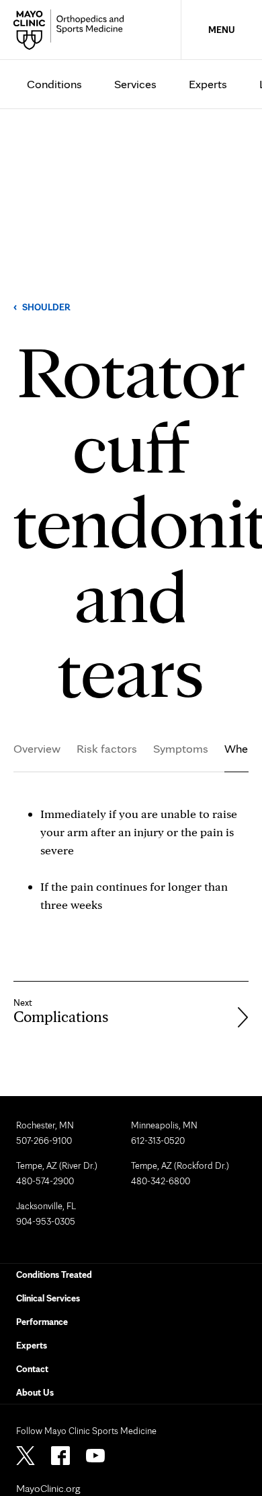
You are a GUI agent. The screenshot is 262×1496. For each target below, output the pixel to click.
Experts (208, 84)
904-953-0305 (45, 1221)
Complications (61, 1016)
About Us (35, 1392)
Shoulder (46, 307)
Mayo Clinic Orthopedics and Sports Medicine (72, 29)
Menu (221, 29)
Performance (42, 1321)
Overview (36, 748)
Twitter (25, 1455)
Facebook (60, 1455)
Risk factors (107, 748)
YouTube (95, 1455)
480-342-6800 (160, 1181)
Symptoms (180, 748)
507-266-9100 (44, 1140)
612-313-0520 (158, 1140)
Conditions (54, 84)
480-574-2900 (45, 1181)
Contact (32, 1368)
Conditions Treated (54, 1274)
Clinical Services (48, 1298)
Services (135, 84)
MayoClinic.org (48, 1488)
